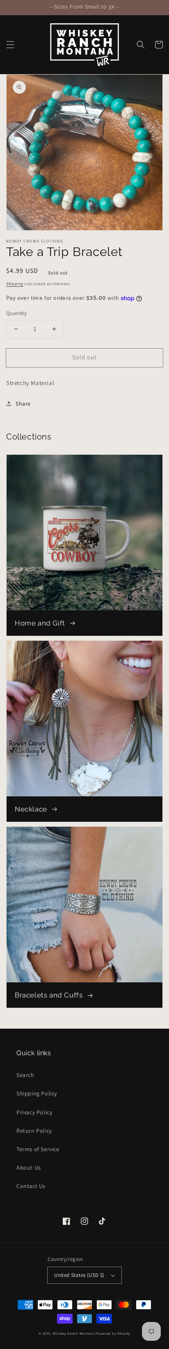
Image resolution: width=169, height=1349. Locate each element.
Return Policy (34, 1130)
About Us (28, 1167)
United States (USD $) (79, 1275)
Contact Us (31, 1186)
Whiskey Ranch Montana (74, 1333)
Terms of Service (37, 1149)
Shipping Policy (36, 1093)
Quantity (16, 313)
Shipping (14, 283)
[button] (10, 45)
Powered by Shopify (113, 1333)
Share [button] (23, 403)
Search (25, 1075)
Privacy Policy (34, 1112)
